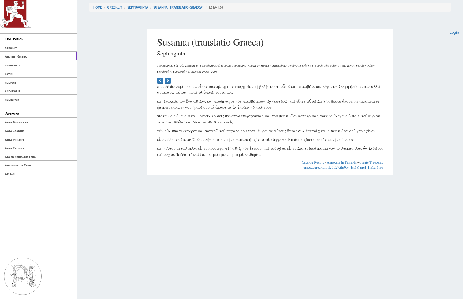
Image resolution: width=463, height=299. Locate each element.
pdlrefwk (12, 99)
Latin (9, 74)
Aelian (10, 174)
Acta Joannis (14, 131)
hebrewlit (12, 65)
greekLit (114, 7)
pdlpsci (10, 82)
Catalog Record (313, 162)
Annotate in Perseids (342, 162)
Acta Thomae (14, 148)
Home (97, 7)
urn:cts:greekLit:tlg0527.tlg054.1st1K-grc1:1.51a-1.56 (343, 167)
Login (454, 32)
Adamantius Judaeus (20, 157)
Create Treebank (371, 162)
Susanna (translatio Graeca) (178, 7)
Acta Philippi (14, 140)
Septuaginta (137, 7)
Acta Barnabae (16, 122)
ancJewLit (12, 91)
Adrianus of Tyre (18, 165)
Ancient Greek (16, 56)
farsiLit (11, 48)
